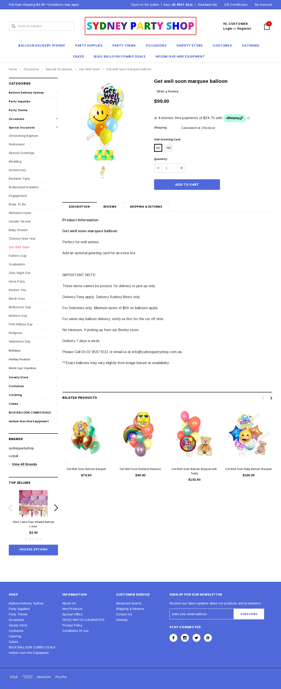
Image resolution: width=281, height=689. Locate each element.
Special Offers (72, 614)
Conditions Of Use (75, 631)
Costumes (16, 386)
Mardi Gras (17, 298)
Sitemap (122, 620)
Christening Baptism (23, 136)
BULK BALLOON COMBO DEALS (30, 412)
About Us (69, 603)
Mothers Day (18, 315)
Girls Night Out (19, 273)
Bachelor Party (19, 178)
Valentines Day (20, 341)
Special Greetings (22, 153)
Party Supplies (19, 101)
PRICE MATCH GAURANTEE (83, 620)
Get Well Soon (89, 69)
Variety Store (18, 377)
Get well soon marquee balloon (128, 69)
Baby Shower (18, 230)
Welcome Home (20, 213)
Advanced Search (128, 603)
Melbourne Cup (20, 307)
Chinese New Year (22, 238)
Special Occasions (59, 69)
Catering (15, 395)
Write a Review (167, 91)
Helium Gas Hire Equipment (29, 421)
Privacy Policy (72, 625)
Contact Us (207, 4)
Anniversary (17, 170)
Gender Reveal (20, 221)
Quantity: (161, 159)
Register (244, 28)
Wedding (15, 161)
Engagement (18, 196)
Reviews (110, 207)
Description (79, 207)
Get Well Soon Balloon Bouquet (86, 469)
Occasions (31, 69)
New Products (72, 609)
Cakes (13, 404)
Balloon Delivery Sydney (26, 92)
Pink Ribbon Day (21, 324)
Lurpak (14, 456)
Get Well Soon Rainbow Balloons (140, 469)
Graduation (17, 264)
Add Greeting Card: (167, 139)
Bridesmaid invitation (24, 187)
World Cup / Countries (22, 368)
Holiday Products (19, 359)
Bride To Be (17, 204)
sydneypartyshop (21, 448)
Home (13, 69)
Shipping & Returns (146, 207)
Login (227, 28)
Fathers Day (18, 255)
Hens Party (17, 281)
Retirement (17, 144)
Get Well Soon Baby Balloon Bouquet (248, 469)
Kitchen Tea (17, 290)
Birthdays (14, 350)
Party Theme (18, 110)
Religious (15, 333)
